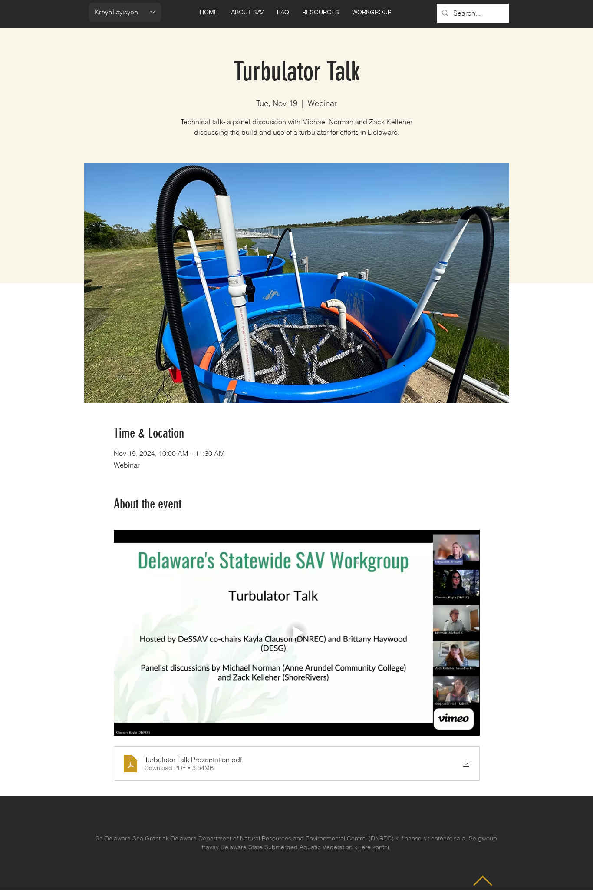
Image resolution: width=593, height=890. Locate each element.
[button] (247, 12)
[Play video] (297, 633)
